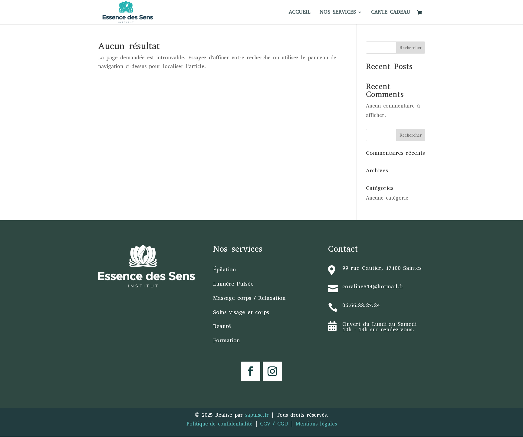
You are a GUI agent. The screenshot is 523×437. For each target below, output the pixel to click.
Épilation (224, 269)
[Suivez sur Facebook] (250, 371)
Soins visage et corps (241, 312)
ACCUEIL (300, 12)
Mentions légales (316, 423)
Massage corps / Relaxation (249, 298)
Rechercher (411, 48)
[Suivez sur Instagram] (272, 371)
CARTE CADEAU (390, 12)
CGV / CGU (274, 423)
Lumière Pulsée (233, 283)
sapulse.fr (258, 415)
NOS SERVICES (338, 12)
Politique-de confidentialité (219, 423)
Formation (226, 340)
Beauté (222, 326)
